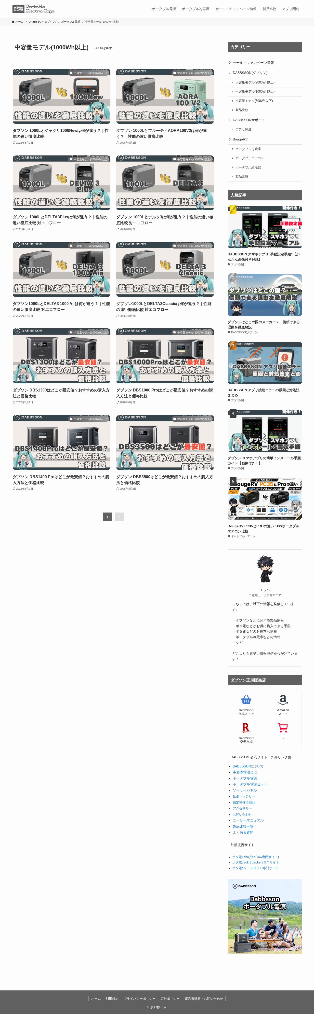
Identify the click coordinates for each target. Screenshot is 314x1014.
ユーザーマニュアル (248, 820)
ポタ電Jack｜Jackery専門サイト (255, 862)
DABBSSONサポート (249, 120)
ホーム (96, 998)
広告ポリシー (170, 998)
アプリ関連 (243, 129)
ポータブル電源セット (250, 784)
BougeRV (240, 139)
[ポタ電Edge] (36, 9)
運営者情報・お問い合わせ (204, 998)
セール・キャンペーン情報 (253, 63)
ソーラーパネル (245, 790)
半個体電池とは (245, 772)
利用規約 (112, 998)
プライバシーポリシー (140, 998)
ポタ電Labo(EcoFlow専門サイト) (255, 857)
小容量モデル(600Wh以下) (254, 101)
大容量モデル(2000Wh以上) (255, 82)
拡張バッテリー (244, 796)
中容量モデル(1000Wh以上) (255, 91)
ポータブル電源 (245, 778)
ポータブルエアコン (250, 158)
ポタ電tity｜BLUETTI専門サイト (255, 868)
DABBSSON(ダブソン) (250, 73)
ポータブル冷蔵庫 (248, 149)
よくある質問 (243, 832)
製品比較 (242, 110)
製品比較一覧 (243, 826)
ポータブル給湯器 (248, 167)
